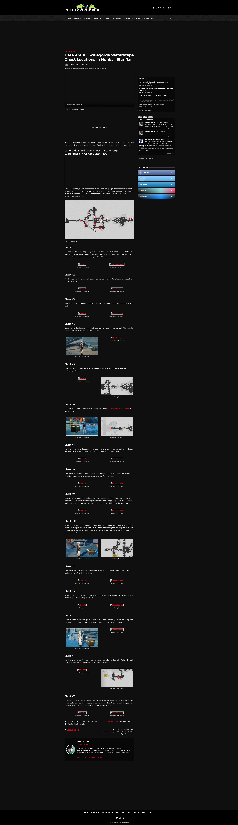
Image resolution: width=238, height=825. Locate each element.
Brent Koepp (74, 64)
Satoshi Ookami (150, 122)
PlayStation (97, 18)
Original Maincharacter (152, 139)
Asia (117, 729)
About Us (115, 812)
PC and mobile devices (110, 721)
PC (113, 18)
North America (130, 734)
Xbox (107, 18)
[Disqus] (99, 784)
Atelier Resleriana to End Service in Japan (153, 95)
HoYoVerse (131, 732)
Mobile (118, 18)
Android (67, 51)
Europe (127, 729)
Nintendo (86, 18)
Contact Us (125, 812)
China (121, 729)
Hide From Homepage (110, 732)
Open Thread (95, 812)
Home (69, 18)
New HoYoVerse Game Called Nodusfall (152, 105)
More (152, 18)
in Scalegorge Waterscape (118, 409)
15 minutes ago (165, 128)
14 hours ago (145, 150)
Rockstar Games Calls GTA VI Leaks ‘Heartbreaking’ (156, 100)
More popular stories (145, 110)
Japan (122, 734)
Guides (132, 729)
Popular (150, 117)
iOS (72, 51)
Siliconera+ (77, 18)
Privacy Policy (148, 812)
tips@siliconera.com (122, 823)
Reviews (127, 18)
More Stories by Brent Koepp (89, 757)
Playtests (145, 18)
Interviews (136, 18)
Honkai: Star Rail (122, 732)
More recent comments (145, 158)
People (140, 117)
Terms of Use (136, 812)
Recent (145, 117)
